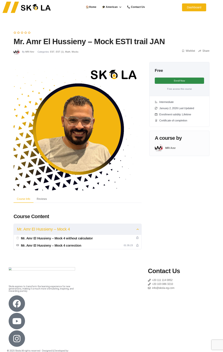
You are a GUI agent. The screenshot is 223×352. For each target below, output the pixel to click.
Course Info (23, 199)
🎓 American (110, 7)
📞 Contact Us (136, 7)
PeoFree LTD (77, 350)
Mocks (75, 51)
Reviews (42, 199)
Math (67, 51)
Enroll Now (179, 80)
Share (205, 50)
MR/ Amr (29, 51)
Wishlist (190, 50)
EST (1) (60, 51)
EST (52, 51)
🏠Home (91, 7)
